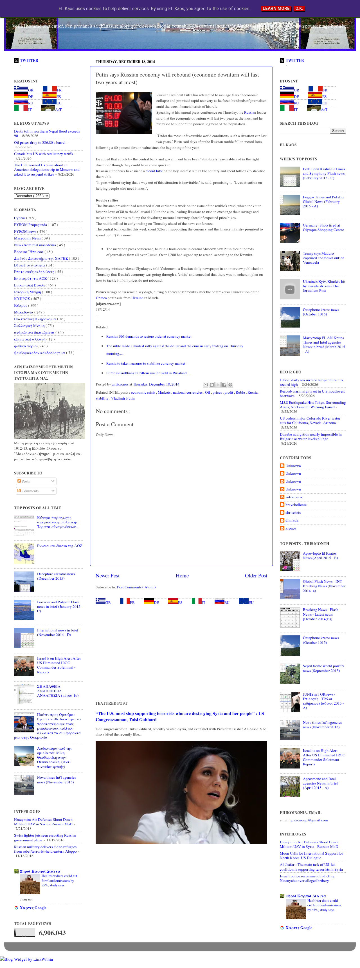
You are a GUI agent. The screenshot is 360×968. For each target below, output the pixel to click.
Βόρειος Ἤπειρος (29, 251)
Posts (25, 481)
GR (108, 602)
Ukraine (136, 297)
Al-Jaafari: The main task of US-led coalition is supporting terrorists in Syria (311, 866)
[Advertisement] (181, 652)
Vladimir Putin (123, 398)
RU (227, 602)
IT (203, 602)
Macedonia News (28, 238)
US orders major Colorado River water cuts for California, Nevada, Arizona (310, 420)
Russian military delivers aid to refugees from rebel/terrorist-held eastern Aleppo (45, 849)
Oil (208, 392)
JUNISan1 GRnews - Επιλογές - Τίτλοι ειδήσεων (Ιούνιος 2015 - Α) (323, 701)
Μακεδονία (24, 312)
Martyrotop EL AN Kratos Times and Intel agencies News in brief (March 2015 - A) (324, 344)
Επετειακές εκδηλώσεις (34, 271)
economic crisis (143, 392)
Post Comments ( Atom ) (136, 587)
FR (132, 602)
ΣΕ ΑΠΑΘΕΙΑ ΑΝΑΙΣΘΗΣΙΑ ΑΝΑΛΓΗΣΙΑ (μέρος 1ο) (58, 691)
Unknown (293, 465)
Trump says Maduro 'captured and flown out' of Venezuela (323, 258)
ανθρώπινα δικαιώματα (34, 332)
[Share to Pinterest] (230, 384)
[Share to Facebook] (224, 384)
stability (102, 398)
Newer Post (108, 575)
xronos (290, 528)
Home (182, 575)
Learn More (276, 8)
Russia (248, 112)
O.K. (299, 8)
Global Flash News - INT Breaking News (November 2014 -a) (324, 586)
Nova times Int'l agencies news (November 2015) (56, 779)
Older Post (256, 575)
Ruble (241, 392)
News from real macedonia (35, 244)
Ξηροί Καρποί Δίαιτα (40, 871)
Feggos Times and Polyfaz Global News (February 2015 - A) (323, 201)
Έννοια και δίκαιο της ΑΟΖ (59, 545)
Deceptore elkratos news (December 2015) (56, 576)
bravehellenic (296, 504)
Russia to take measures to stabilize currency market (146, 363)
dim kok (291, 520)
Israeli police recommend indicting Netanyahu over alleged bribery (307, 878)
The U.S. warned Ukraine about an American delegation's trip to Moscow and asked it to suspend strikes (47, 169)
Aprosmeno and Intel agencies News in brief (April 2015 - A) (320, 783)
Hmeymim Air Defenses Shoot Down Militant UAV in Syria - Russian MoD (43, 821)
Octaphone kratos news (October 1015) (321, 312)
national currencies (188, 392)
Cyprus (20, 217)
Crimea (101, 297)
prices (218, 392)
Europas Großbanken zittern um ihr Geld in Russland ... (148, 372)
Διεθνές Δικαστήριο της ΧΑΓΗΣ (41, 258)
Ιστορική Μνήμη (28, 291)
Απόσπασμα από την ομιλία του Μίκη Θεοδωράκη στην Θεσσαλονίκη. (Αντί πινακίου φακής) (54, 757)
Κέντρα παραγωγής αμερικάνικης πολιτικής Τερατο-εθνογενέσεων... (57, 522)
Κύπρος (21, 305)
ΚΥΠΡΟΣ (22, 298)
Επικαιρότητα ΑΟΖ (31, 278)
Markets (164, 392)
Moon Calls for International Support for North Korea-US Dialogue (311, 855)
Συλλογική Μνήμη (30, 325)
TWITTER (29, 60)
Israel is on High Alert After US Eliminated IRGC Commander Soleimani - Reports (59, 665)
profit (229, 392)
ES (180, 602)
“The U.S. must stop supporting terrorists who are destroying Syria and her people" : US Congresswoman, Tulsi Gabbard (180, 716)
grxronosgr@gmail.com (309, 820)
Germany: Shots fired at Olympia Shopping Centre (323, 227)
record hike (154, 170)
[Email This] (205, 384)
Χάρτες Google (33, 908)
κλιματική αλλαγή (30, 339)
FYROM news (25, 231)
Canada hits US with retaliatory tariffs (43, 153)
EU (251, 602)
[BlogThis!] (212, 384)
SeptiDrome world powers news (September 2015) (323, 668)
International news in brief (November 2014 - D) (57, 632)
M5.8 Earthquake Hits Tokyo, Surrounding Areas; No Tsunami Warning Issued (313, 404)
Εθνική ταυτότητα (30, 265)
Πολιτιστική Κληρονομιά (35, 318)
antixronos (293, 497)
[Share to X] (218, 384)
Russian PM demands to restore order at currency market (149, 336)
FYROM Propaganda (31, 224)
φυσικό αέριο (25, 345)
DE (156, 602)
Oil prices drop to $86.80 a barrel (40, 142)
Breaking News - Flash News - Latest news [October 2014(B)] (320, 614)
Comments (30, 490)
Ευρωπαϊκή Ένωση (30, 285)
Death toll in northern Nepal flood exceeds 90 (47, 133)
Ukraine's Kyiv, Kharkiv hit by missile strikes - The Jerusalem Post (324, 286)
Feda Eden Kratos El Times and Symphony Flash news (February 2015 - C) (324, 173)
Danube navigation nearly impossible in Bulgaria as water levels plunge (311, 436)
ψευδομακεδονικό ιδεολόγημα (40, 352)
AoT (58, 109)
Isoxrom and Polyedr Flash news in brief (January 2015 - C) (60, 606)
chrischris (293, 512)
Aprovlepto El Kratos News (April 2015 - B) (320, 555)
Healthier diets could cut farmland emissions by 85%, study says (59, 880)
